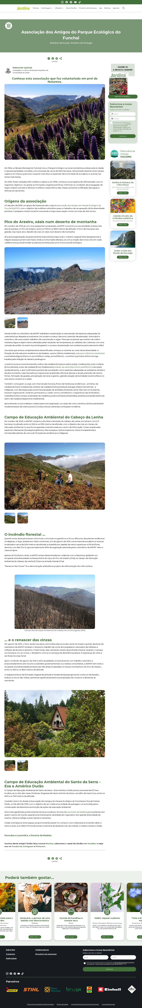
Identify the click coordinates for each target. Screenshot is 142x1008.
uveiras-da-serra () (73, 367)
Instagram (28, 846)
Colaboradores (42, 950)
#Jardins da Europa (60, 43)
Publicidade (11, 958)
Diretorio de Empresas (88, 8)
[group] (31, 989)
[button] (102, 281)
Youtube (91, 844)
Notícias (107, 8)
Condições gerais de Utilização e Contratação (122, 125)
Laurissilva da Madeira (77, 812)
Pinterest (40, 846)
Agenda (116, 8)
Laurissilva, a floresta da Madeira (34, 835)
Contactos (10, 954)
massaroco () (90, 353)
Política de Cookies (62, 1004)
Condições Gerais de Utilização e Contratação (85, 1004)
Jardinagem (46, 8)
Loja (100, 8)
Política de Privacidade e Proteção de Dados (122, 129)
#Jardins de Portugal (81, 43)
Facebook (17, 846)
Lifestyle (58, 8)
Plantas (36, 8)
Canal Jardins (71, 8)
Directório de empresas (46, 954)
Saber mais (33, 937)
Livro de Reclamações (108, 1004)
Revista (49, 844)
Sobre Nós (10, 950)
